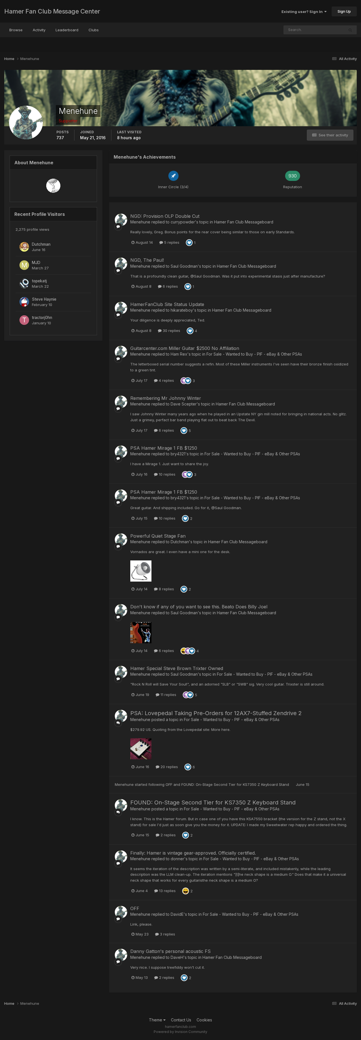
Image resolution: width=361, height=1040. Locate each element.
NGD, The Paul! (147, 260)
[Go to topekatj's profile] (24, 283)
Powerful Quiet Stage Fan (158, 536)
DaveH (177, 957)
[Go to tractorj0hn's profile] (24, 320)
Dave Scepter (184, 404)
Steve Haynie (44, 299)
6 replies (170, 286)
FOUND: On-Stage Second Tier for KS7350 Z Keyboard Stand (235, 784)
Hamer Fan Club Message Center (52, 11)
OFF (169, 784)
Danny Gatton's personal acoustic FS (170, 951)
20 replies (168, 766)
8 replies (166, 589)
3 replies (167, 934)
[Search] (350, 30)
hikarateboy (182, 310)
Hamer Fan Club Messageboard (243, 221)
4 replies (166, 380)
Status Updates (323, 30)
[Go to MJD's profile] (24, 265)
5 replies (171, 242)
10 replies (166, 474)
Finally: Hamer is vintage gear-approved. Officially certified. (193, 853)
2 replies (167, 835)
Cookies (204, 1019)
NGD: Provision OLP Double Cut (164, 216)
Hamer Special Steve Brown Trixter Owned (176, 668)
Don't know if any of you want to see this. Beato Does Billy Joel (198, 606)
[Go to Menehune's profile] (121, 220)
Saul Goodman (184, 266)
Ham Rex (179, 354)
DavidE (177, 914)
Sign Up (344, 11)
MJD (36, 262)
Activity (39, 30)
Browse (16, 30)
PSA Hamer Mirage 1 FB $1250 (163, 448)
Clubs (94, 30)
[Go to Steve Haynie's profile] (24, 302)
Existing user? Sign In (302, 11)
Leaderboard (67, 30)
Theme (156, 1019)
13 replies (167, 890)
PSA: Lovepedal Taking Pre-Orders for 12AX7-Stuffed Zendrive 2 (216, 713)
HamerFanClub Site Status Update (167, 304)
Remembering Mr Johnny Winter (165, 398)
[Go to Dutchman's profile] (24, 247)
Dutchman (41, 244)
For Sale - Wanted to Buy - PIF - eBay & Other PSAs (254, 354)
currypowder (183, 221)
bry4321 (178, 453)
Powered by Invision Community (180, 1032)
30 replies (171, 330)
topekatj (39, 281)
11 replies (167, 694)
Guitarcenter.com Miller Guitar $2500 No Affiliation (184, 348)
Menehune (140, 221)
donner (177, 858)
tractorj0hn (42, 317)
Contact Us (181, 1019)
